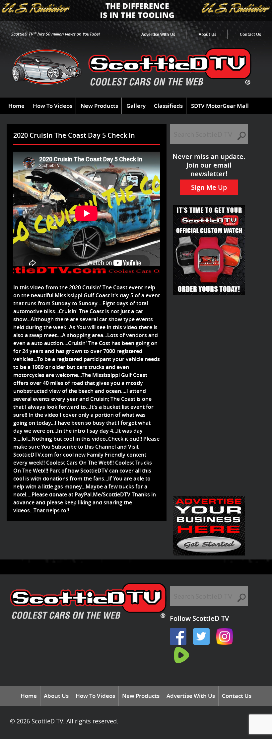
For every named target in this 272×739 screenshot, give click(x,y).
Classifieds (168, 106)
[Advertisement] (130, 542)
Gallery (136, 106)
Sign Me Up (209, 187)
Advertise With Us (158, 34)
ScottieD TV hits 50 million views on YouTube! (55, 34)
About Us (207, 34)
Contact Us (250, 34)
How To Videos (52, 106)
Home (16, 106)
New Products (99, 106)
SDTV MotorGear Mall (220, 106)
